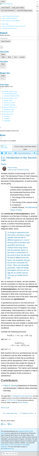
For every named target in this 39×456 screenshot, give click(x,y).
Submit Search (5, 41)
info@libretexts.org (8, 448)
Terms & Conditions (16, 444)
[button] (7, 118)
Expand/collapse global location (37, 152)
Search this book (5, 35)
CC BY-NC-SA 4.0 (11, 400)
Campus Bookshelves (24, 153)
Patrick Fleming (12, 167)
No (11, 424)
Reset (3, 54)
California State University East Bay (18, 169)
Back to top (4, 407)
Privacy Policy (5, 444)
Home (10, 153)
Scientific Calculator (10, 105)
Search (3, 453)
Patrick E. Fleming (10, 386)
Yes (5, 424)
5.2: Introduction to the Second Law (21, 396)
